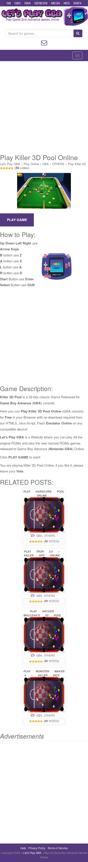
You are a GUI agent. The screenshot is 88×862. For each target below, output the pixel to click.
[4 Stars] (9, 168)
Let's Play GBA (10, 164)
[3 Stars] (6, 168)
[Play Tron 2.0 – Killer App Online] (44, 574)
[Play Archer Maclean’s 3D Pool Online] (44, 634)
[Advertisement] (44, 107)
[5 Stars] (12, 168)
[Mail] (44, 42)
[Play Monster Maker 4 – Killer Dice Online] (44, 694)
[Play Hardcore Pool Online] (44, 514)
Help (23, 848)
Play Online (31, 164)
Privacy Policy (36, 848)
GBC (17, 3)
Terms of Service (57, 848)
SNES (77, 3)
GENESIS (41, 3)
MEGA (55, 3)
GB (9, 3)
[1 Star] (1, 168)
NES (67, 3)
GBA (27, 3)
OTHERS (58, 164)
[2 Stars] (4, 168)
